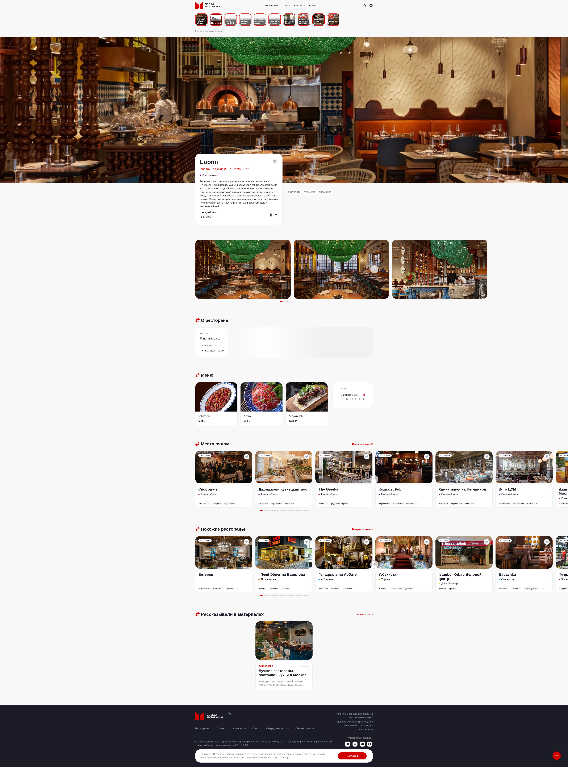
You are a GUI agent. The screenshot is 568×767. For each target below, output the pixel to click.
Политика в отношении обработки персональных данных (354, 716)
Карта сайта (366, 729)
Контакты (299, 5)
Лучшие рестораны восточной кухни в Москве (282, 673)
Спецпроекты (304, 728)
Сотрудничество (277, 728)
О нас (312, 5)
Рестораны (271, 5)
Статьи (286, 5)
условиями (258, 754)
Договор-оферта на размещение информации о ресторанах (355, 723)
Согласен (352, 756)
